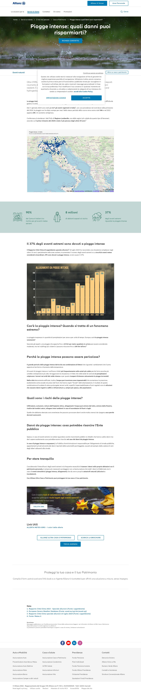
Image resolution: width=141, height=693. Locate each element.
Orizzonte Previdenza (80, 674)
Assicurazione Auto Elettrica (23, 666)
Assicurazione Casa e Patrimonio (54, 658)
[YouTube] (67, 642)
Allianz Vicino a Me (109, 662)
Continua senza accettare (93, 73)
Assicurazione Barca (20, 674)
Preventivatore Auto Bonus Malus (25, 662)
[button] (124, 11)
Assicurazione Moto (20, 670)
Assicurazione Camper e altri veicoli (25, 678)
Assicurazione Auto (19, 658)
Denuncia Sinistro (108, 658)
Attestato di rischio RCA (59, 688)
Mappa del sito (86, 688)
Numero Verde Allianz (110, 666)
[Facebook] (61, 642)
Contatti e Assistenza (109, 670)
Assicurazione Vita (49, 674)
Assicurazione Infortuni (50, 670)
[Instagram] (79, 642)
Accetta (86, 98)
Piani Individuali (78, 662)
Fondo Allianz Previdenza (81, 670)
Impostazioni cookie (56, 98)
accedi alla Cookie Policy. (83, 92)
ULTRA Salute (47, 666)
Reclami (45, 688)
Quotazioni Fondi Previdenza (82, 678)
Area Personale (119, 3)
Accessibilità (74, 688)
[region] (71, 86)
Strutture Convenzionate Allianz (113, 674)
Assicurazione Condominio (52, 662)
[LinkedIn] (73, 642)
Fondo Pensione (78, 658)
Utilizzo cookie (35, 688)
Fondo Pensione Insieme (81, 666)
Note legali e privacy (20, 688)
